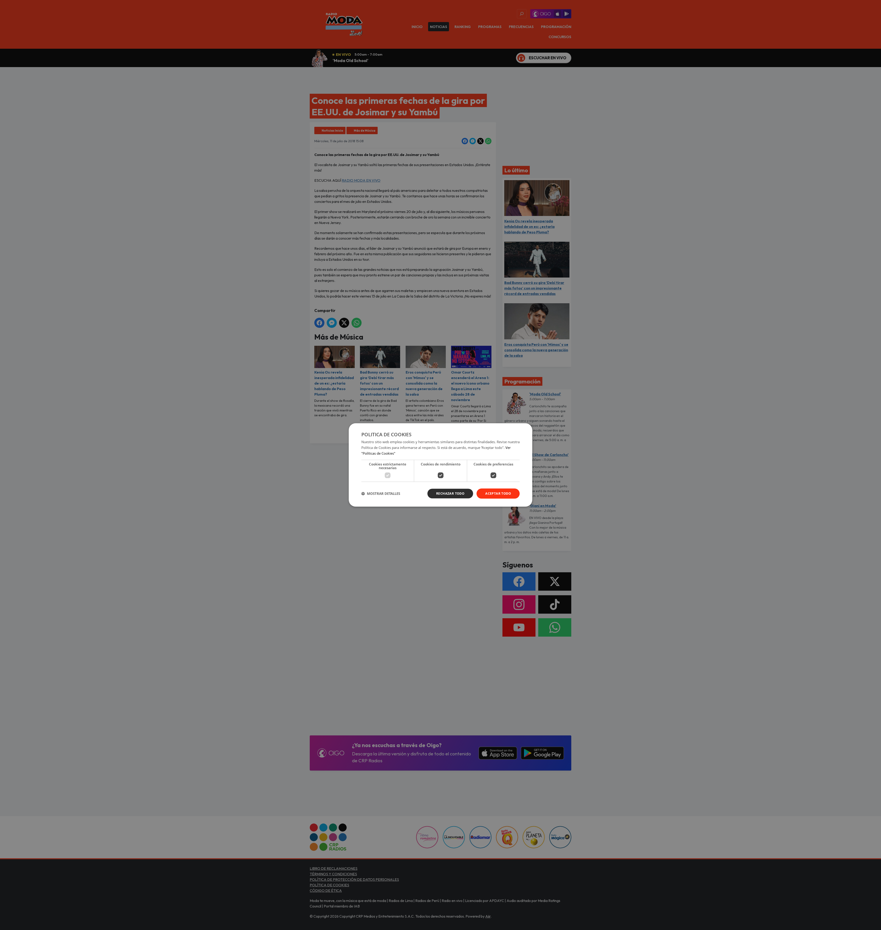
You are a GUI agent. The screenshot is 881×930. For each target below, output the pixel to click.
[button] (380, 493)
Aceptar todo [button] (498, 493)
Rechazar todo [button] (450, 493)
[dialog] (440, 465)
